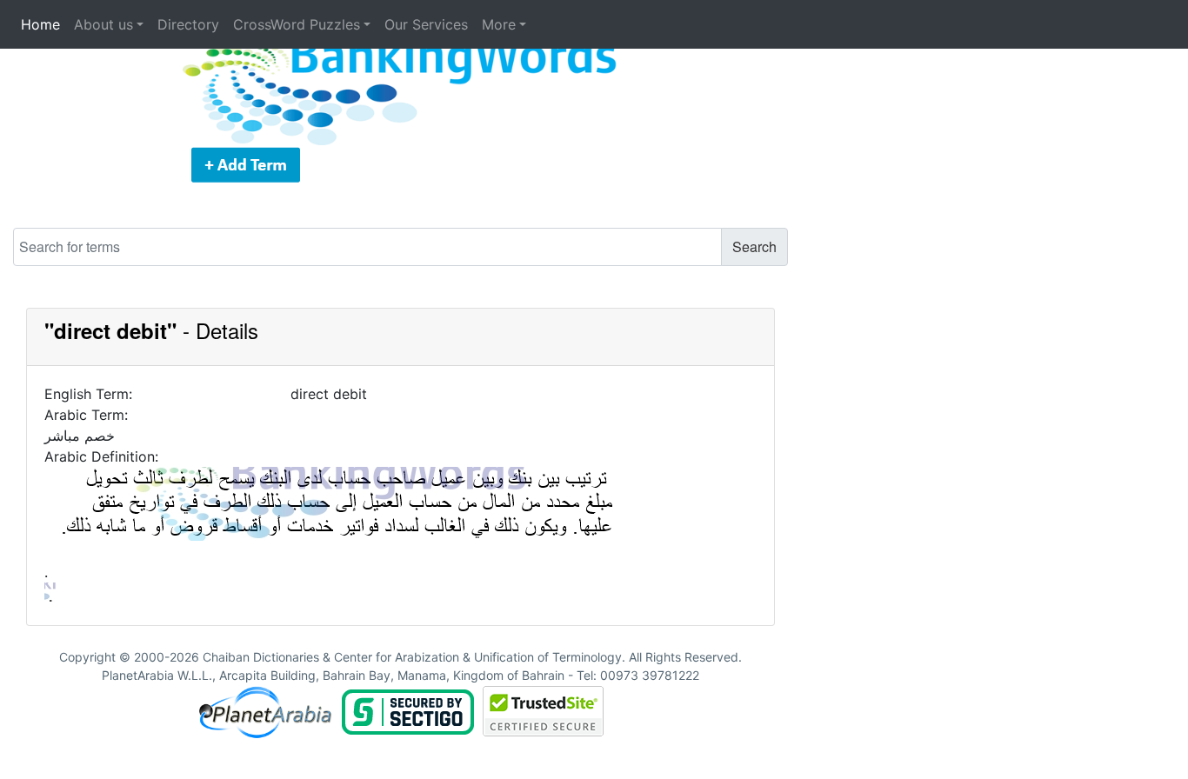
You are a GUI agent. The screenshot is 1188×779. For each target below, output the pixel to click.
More (499, 24)
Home (40, 24)
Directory (188, 24)
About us (103, 24)
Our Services (426, 24)
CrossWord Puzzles (296, 24)
